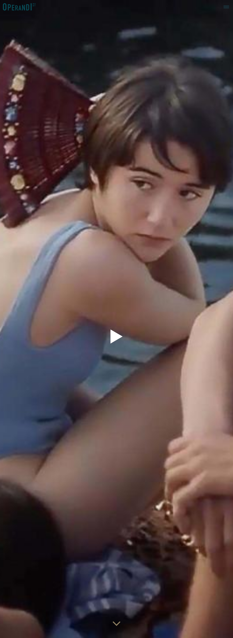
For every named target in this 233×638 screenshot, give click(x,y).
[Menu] (226, 7)
